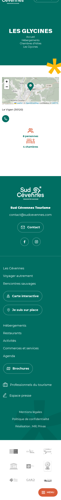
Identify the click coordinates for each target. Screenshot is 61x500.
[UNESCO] (13, 466)
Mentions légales (30, 412)
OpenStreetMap (32, 103)
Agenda (9, 356)
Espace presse (20, 395)
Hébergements (14, 325)
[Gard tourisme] (30, 481)
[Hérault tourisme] (47, 481)
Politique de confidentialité (30, 419)
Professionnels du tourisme (31, 385)
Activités (9, 341)
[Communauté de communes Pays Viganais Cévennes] (47, 451)
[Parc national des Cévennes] (30, 467)
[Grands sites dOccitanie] (47, 466)
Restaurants (12, 333)
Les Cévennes (13, 268)
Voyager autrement (18, 276)
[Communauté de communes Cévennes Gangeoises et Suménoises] (13, 452)
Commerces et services (21, 348)
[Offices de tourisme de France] (13, 480)
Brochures (21, 368)
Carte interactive (25, 296)
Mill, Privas (39, 426)
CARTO (55, 103)
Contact (33, 227)
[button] (30, 86)
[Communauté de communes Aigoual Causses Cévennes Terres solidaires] (30, 452)
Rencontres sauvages (19, 284)
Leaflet (19, 103)
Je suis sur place (25, 310)
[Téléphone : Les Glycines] (5, 118)
